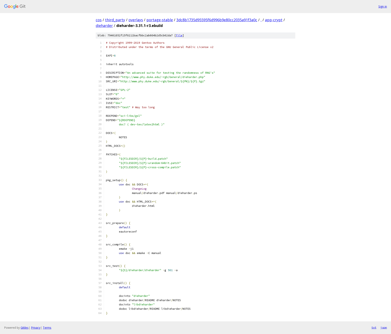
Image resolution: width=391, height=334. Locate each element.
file (179, 35)
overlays (136, 19)
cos (99, 19)
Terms (47, 328)
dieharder (104, 25)
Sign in (382, 6)
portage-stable (159, 19)
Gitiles (25, 328)
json (383, 327)
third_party (115, 19)
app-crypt (273, 19)
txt (373, 327)
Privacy (35, 328)
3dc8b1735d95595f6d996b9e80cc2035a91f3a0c (216, 19)
